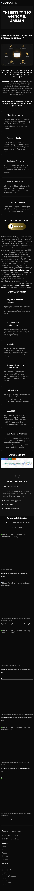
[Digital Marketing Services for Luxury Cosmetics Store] (17, 652)
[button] (17, 226)
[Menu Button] (31, 3)
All (7, 522)
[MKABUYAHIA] (9, 3)
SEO (24, 525)
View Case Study (8, 565)
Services (5, 847)
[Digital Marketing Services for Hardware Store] (17, 800)
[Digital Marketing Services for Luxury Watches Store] (17, 750)
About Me (5, 853)
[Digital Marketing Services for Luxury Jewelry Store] (17, 605)
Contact (5, 859)
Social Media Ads (18, 528)
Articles (5, 856)
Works (4, 850)
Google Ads (14, 525)
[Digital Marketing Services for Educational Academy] (17, 556)
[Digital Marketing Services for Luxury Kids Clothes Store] (17, 701)
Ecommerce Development (21, 522)
